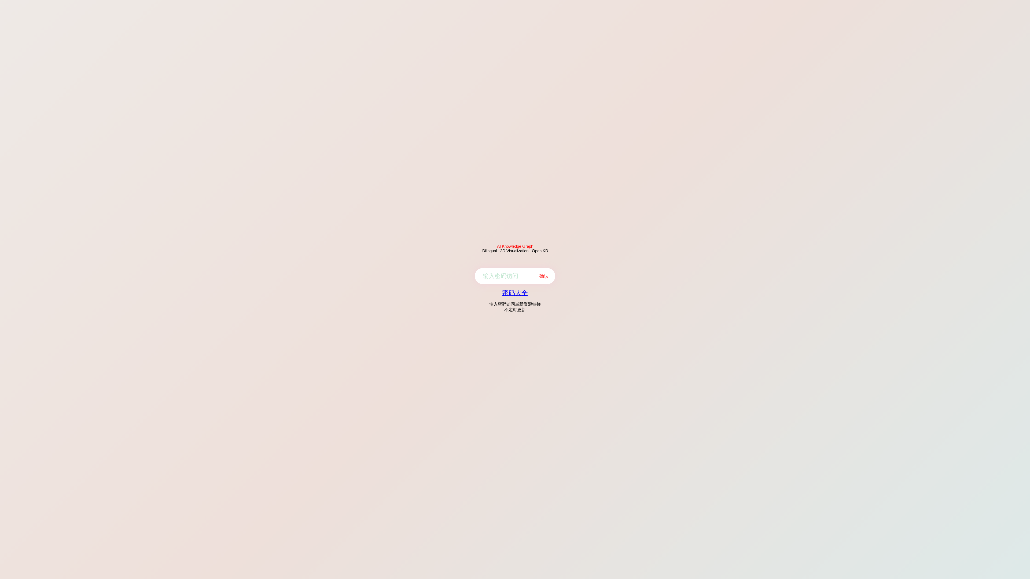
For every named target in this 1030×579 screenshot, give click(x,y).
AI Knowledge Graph (515, 246)
